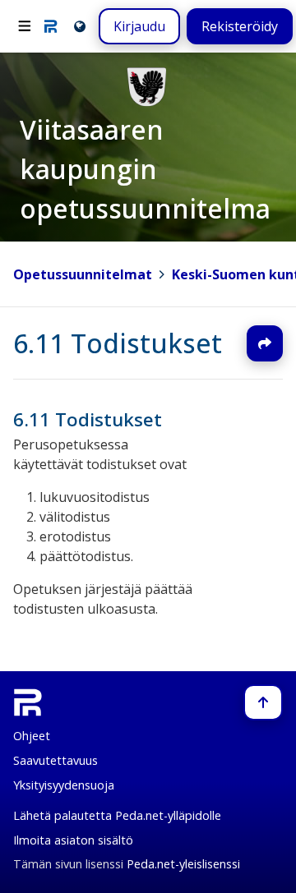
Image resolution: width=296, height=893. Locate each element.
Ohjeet (31, 735)
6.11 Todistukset (117, 343)
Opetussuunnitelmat (82, 274)
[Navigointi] (24, 26)
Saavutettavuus (55, 760)
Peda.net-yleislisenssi (183, 864)
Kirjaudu (139, 26)
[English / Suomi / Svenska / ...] (78, 26)
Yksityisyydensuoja (63, 785)
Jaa (265, 343)
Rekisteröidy (239, 26)
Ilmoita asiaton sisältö (73, 840)
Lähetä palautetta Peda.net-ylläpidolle (117, 815)
